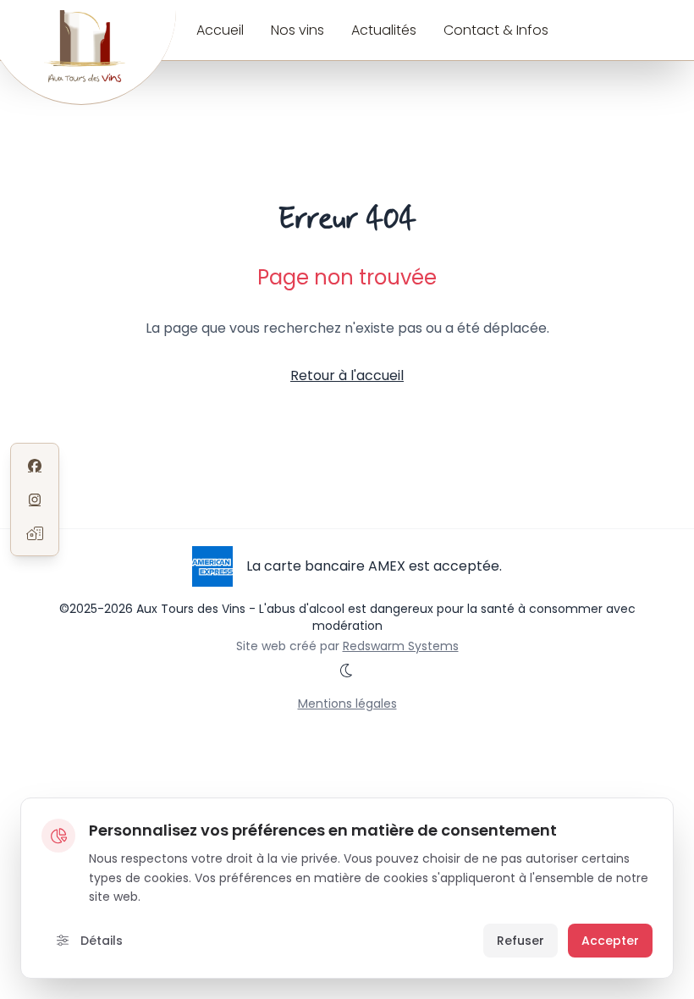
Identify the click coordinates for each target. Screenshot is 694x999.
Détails (100, 940)
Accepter (610, 940)
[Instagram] (34, 499)
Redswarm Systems (401, 645)
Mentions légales (347, 703)
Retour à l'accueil (347, 375)
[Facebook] (34, 465)
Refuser (520, 940)
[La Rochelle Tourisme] (34, 533)
